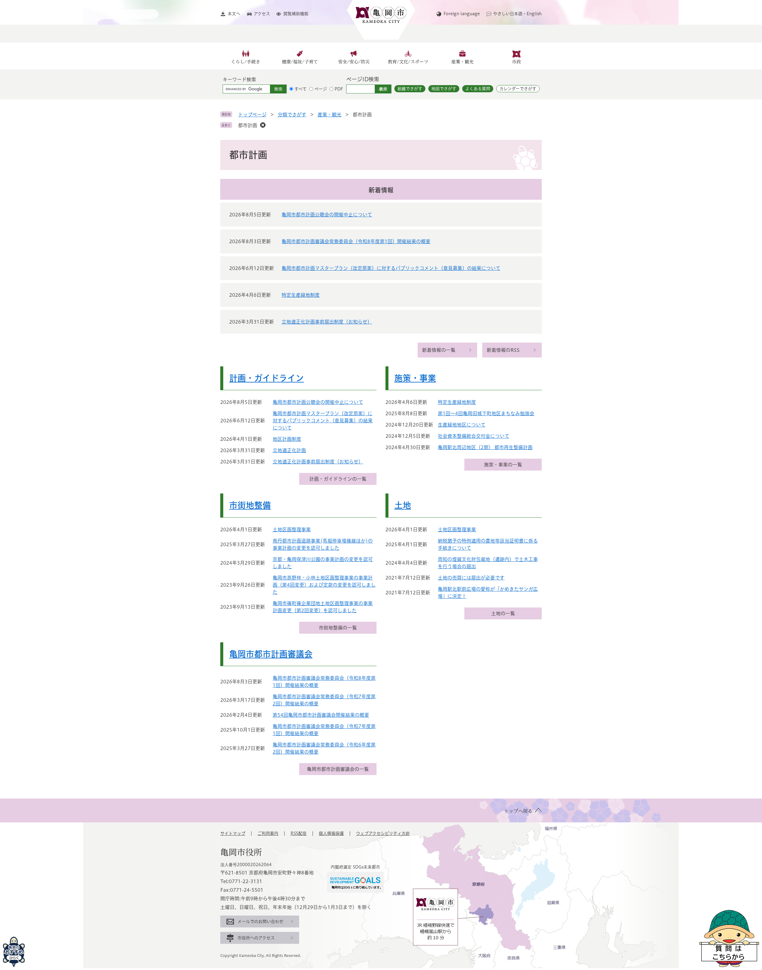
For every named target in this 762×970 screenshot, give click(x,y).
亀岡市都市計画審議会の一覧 (338, 769)
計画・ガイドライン (266, 378)
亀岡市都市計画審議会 (271, 654)
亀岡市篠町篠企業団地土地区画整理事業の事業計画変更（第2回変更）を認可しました (323, 607)
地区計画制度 (287, 439)
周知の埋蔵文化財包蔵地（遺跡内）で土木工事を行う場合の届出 (488, 563)
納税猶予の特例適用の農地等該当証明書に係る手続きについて (488, 544)
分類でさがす (292, 114)
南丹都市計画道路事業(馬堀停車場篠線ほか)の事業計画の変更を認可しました (323, 544)
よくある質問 (477, 89)
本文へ (234, 14)
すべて (300, 89)
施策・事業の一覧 (503, 464)
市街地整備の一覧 (338, 627)
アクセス (262, 14)
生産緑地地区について (461, 424)
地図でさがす (443, 89)
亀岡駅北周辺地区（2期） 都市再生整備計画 (485, 447)
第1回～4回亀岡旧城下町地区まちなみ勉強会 (486, 413)
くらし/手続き (245, 62)
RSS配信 (299, 833)
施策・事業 (415, 378)
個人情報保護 (331, 833)
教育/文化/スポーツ (408, 62)
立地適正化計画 (289, 450)
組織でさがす (409, 89)
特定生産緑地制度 (301, 295)
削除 (263, 125)
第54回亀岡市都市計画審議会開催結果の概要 (321, 715)
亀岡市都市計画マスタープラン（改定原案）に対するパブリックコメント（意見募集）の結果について (391, 268)
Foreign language (462, 14)
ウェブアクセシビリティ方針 (383, 833)
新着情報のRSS (503, 350)
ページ (320, 89)
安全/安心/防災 (354, 62)
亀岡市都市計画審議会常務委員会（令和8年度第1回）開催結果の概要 (356, 241)
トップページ (252, 114)
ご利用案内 (267, 833)
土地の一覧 (503, 613)
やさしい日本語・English (517, 14)
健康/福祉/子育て (300, 62)
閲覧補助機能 (295, 14)
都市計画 (247, 125)
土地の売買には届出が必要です (471, 577)
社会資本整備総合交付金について (473, 436)
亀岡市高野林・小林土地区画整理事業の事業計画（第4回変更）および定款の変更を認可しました (324, 584)
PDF (339, 89)
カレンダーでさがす (517, 89)
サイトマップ (232, 833)
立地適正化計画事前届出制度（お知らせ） (327, 321)
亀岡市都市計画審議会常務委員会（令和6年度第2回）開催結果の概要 (324, 748)
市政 (516, 62)
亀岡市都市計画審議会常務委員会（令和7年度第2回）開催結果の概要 (324, 700)
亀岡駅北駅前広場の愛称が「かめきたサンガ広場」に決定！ (488, 593)
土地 (402, 505)
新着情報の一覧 (438, 350)
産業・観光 (462, 62)
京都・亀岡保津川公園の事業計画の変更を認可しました (323, 563)
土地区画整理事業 (292, 529)
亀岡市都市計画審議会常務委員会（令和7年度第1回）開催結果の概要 (324, 730)
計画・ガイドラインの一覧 (337, 479)
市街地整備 (250, 505)
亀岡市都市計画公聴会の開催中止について (327, 214)
